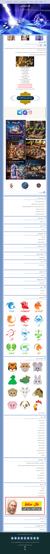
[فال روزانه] (16, 130)
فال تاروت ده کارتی (41, 445)
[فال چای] (36, 170)
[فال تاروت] (36, 130)
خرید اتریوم (42, 473)
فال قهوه (43, 237)
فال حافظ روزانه (41, 490)
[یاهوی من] (37, 538)
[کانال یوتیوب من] (15, 538)
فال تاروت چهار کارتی (41, 435)
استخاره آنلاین (16, 2)
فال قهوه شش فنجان (41, 242)
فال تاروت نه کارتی (41, 443)
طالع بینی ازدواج (41, 257)
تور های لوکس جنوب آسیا (40, 468)
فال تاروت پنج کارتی (41, 438)
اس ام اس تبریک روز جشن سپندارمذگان (37, 204)
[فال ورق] (16, 170)
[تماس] (25, 538)
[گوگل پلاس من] (18, 538)
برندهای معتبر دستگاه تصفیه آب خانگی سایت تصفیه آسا (35, 463)
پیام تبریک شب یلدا (41, 495)
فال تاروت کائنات (41, 428)
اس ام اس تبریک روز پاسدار (39, 214)
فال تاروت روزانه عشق (40, 450)
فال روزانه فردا (41, 529)
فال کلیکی (42, 275)
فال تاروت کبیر (41, 423)
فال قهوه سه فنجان (41, 239)
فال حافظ (41, 2)
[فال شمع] (16, 150)
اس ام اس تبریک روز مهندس (39, 201)
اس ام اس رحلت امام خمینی (40, 211)
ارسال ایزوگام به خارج (40, 478)
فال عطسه (42, 521)
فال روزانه (31, 2)
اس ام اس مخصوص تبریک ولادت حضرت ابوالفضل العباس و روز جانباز (33, 206)
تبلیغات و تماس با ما (9, 2)
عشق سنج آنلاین (41, 283)
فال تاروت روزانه (41, 420)
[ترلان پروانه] (25, 38)
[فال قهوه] (36, 150)
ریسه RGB (42, 290)
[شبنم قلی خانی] (11, 38)
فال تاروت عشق (41, 448)
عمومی (39, 192)
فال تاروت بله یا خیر (41, 453)
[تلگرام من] (34, 538)
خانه (45, 2)
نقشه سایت (20, 545)
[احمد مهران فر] (39, 38)
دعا (43, 267)
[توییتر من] (22, 538)
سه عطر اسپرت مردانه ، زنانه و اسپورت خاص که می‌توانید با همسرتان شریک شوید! (31, 465)
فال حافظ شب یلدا (41, 493)
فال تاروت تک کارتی (41, 430)
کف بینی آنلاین (42, 249)
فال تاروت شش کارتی (40, 440)
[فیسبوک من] (31, 538)
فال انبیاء (40, 42)
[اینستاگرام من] (28, 538)
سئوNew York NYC (41, 475)
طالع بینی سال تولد (41, 413)
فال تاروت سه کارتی (41, 433)
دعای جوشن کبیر (41, 265)
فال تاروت (36, 2)
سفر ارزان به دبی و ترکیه (40, 470)
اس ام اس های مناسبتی (24, 2)
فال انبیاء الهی (25, 6)
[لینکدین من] (12, 538)
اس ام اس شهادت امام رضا (40, 209)
